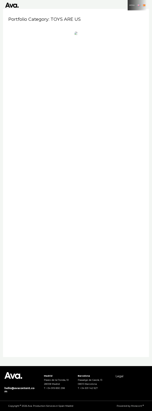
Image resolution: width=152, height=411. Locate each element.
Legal (119, 376)
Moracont (136, 405)
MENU (132, 5)
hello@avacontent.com (19, 390)
